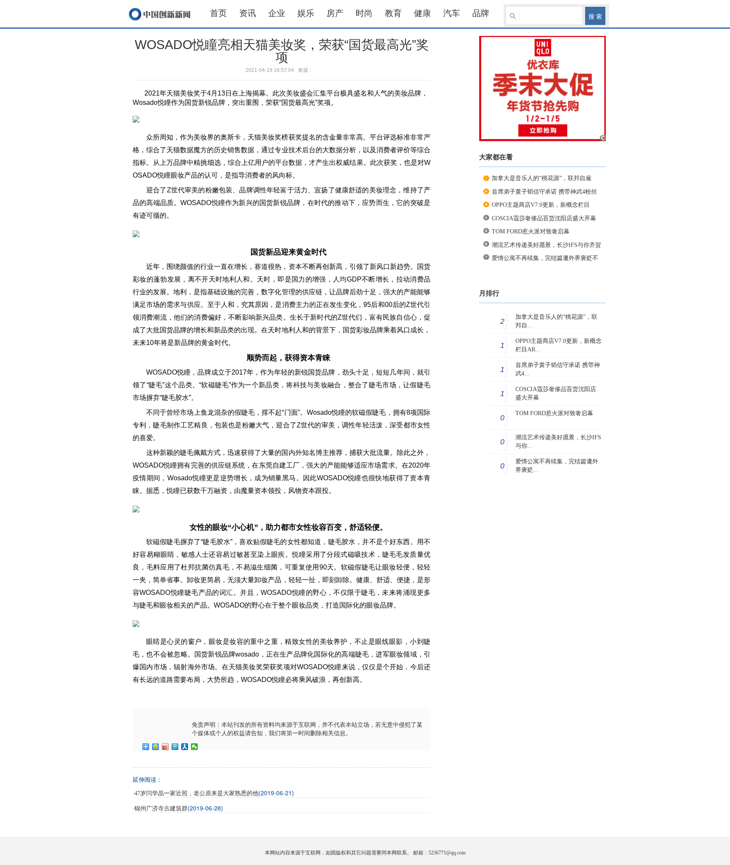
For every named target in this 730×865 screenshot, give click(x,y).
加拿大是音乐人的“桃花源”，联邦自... (556, 321)
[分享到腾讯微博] (175, 746)
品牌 (480, 13)
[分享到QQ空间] (155, 746)
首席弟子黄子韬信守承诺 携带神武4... (557, 369)
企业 (276, 13)
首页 (218, 13)
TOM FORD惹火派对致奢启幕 (530, 231)
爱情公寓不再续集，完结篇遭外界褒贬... (556, 465)
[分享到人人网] (184, 746)
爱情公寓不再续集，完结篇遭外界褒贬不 (545, 258)
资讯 (247, 13)
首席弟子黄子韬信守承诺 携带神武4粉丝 (544, 192)
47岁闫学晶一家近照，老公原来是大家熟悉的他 (196, 793)
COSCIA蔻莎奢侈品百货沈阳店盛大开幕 (544, 218)
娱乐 (305, 13)
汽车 (451, 13)
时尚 (364, 13)
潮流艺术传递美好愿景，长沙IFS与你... (558, 441)
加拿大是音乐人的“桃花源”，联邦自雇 (541, 178)
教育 (393, 13)
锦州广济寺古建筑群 (161, 808)
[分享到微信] (194, 746)
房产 (335, 13)
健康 (422, 13)
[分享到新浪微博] (165, 746)
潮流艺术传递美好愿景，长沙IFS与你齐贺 (546, 245)
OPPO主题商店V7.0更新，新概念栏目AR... (558, 345)
